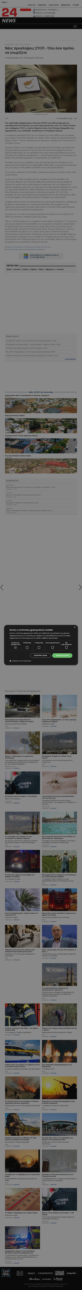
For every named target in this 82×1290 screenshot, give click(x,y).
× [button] (74, 627)
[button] (20, 661)
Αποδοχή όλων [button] (62, 655)
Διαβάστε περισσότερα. (50, 638)
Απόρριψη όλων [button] (40, 655)
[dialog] (41, 645)
